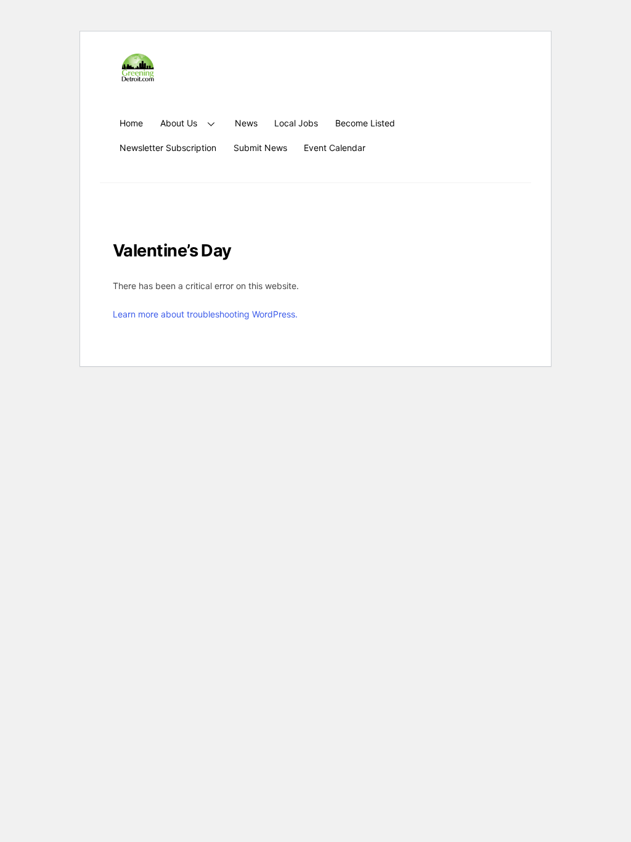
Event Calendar (334, 147)
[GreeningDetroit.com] (138, 75)
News (246, 123)
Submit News (260, 147)
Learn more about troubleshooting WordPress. (205, 314)
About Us (178, 123)
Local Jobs (296, 123)
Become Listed (365, 123)
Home (131, 123)
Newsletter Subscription (168, 147)
